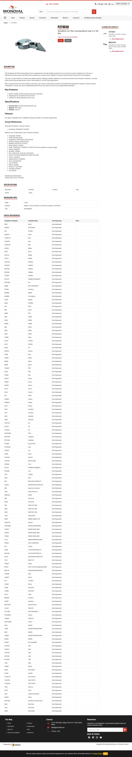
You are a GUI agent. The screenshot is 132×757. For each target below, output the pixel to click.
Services (32, 18)
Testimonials (54, 18)
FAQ (28, 729)
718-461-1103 (102, 4)
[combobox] (69, 11)
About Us (65, 18)
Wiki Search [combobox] (42, 11)
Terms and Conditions (14, 732)
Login (112, 4)
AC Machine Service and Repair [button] (92, 18)
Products (22, 18)
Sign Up (68, 40)
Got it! (105, 753)
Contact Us (76, 18)
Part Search (42, 18)
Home (13, 18)
